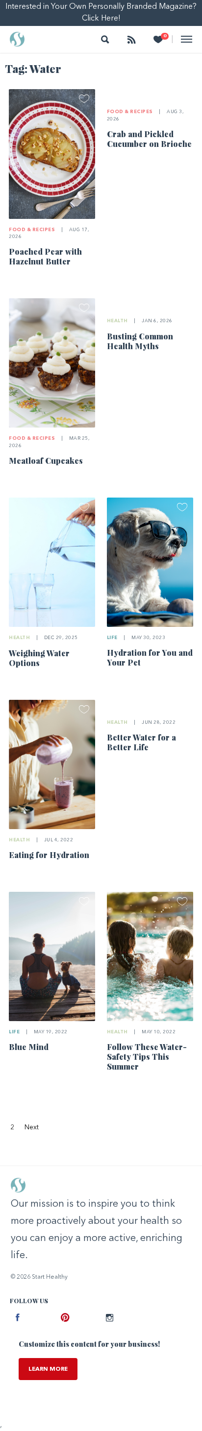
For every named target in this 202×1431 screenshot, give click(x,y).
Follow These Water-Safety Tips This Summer (147, 1057)
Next (32, 1127)
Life (112, 638)
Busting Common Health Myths (140, 341)
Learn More (48, 1369)
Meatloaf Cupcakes (46, 460)
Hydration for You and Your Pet (150, 657)
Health (117, 321)
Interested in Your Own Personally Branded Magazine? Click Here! (101, 13)
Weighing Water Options (39, 658)
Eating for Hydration (49, 855)
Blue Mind (29, 1047)
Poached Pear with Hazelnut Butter (45, 256)
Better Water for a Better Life (141, 742)
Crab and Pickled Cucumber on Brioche (149, 139)
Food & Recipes (32, 230)
